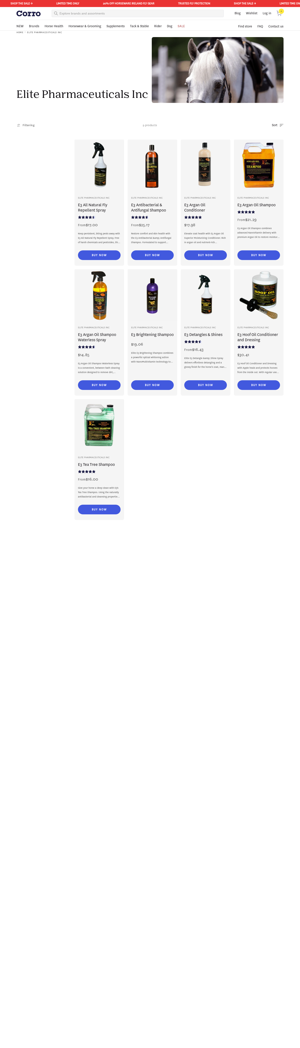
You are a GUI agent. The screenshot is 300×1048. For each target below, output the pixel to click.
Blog (238, 13)
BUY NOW (99, 255)
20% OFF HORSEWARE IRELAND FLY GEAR (124, 3)
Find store (245, 26)
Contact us (276, 26)
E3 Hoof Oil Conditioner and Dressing (257, 337)
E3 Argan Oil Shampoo (256, 205)
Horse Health (54, 26)
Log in (267, 13)
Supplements (116, 26)
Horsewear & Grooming (85, 26)
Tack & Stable (139, 26)
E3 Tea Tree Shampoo (96, 464)
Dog (169, 26)
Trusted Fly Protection (189, 3)
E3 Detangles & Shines (203, 334)
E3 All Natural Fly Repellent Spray (92, 207)
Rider (158, 26)
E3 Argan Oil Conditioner (194, 207)
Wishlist (251, 13)
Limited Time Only (62, 3)
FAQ (260, 26)
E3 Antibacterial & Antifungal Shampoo (148, 207)
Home (19, 32)
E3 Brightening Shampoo (152, 334)
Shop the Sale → (17, 3)
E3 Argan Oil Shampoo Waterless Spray (97, 337)
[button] (279, 13)
